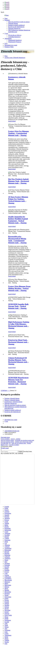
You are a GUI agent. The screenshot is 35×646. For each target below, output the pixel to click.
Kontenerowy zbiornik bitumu (13, 402)
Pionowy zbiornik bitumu (12, 400)
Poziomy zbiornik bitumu (11, 398)
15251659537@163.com (11, 431)
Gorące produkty (5, 439)
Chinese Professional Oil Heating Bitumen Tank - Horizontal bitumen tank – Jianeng (18, 361)
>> (9, 390)
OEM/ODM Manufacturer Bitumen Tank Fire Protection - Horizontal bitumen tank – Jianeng (18, 381)
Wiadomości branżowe (15, 40)
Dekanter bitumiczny (14, 28)
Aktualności (8, 38)
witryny (13, 439)
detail (14, 121)
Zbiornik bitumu (13, 23)
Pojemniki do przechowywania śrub (24, 440)
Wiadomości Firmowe (14, 42)
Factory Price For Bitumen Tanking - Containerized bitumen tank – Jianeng (18, 133)
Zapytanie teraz (5, 437)
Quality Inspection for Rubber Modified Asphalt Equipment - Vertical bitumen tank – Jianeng (18, 220)
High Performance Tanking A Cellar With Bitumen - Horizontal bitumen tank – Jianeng (18, 325)
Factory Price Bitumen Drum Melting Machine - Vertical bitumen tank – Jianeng (19, 288)
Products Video (9, 47)
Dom (5, 18)
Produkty (7, 20)
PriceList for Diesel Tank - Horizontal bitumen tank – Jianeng (18, 342)
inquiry (10, 121)
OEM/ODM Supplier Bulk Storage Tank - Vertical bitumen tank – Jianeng (18, 306)
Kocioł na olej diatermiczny (16, 27)
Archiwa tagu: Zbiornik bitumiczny (14, 57)
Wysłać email (5, 448)
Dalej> (6, 390)
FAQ (5, 43)
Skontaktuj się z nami (10, 45)
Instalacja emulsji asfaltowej (16, 25)
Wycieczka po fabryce (14, 35)
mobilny (18, 439)
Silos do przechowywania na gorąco (19, 22)
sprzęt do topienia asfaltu (7, 440)
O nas (6, 33)
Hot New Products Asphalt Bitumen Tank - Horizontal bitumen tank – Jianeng (18, 181)
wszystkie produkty (14, 445)
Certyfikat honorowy (14, 37)
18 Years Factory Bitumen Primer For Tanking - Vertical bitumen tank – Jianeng (18, 200)
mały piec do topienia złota (19, 443)
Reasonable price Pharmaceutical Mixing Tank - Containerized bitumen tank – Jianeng (17, 240)
